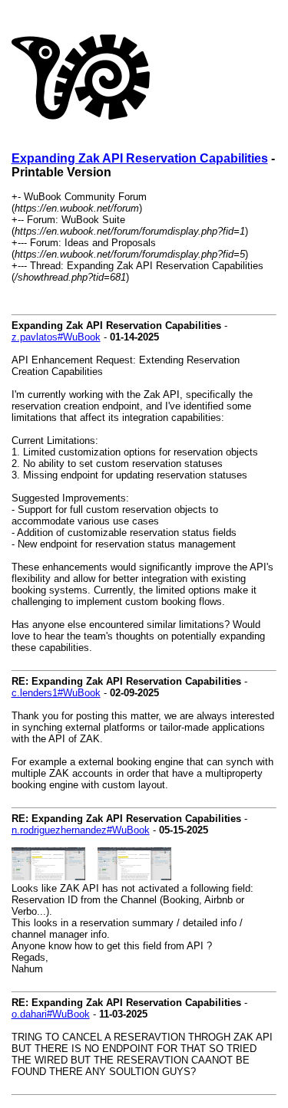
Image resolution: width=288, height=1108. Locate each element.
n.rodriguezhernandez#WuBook (81, 830)
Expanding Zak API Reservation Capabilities (140, 158)
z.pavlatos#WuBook (56, 337)
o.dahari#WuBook (51, 1014)
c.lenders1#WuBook (56, 693)
